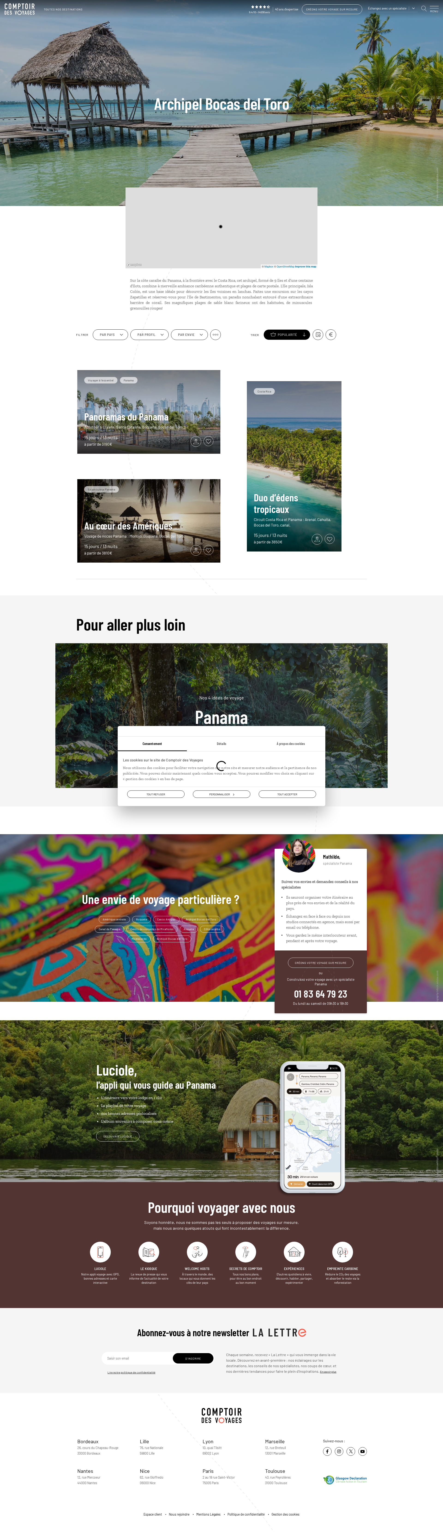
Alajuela (189, 929)
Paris (208, 1471)
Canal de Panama (109, 929)
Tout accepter (287, 794)
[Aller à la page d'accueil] (21, 9)
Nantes (85, 1471)
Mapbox (268, 266)
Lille (144, 1441)
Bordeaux (88, 1441)
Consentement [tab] (152, 743)
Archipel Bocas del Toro (201, 919)
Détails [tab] (221, 743)
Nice (145, 1471)
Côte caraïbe (212, 929)
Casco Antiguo (166, 919)
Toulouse (275, 1471)
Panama (221, 710)
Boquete (141, 919)
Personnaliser (219, 794)
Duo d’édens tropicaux (276, 503)
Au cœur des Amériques (128, 525)
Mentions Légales (208, 1514)
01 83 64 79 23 (320, 993)
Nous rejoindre (179, 1514)
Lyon (208, 1441)
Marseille (275, 1441)
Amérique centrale (114, 919)
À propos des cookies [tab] (291, 743)
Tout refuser (156, 794)
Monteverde (139, 938)
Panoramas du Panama (126, 416)
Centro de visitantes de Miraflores (152, 929)
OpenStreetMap (285, 266)
